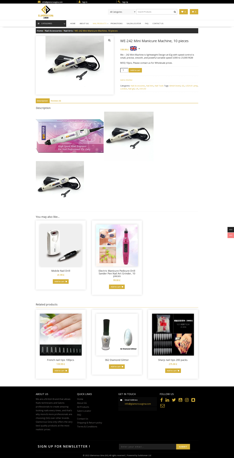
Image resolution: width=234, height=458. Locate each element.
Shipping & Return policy (89, 422)
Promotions (117, 23)
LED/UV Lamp (191, 85)
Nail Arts (68, 30)
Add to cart (135, 70)
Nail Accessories (53, 30)
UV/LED (142, 88)
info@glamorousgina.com (138, 403)
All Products (83, 406)
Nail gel (131, 88)
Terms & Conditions (87, 426)
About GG (84, 23)
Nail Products (100, 23)
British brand (175, 85)
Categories (46, 23)
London (123, 88)
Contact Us (157, 23)
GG (183, 85)
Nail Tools (159, 85)
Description (42, 100)
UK (137, 88)
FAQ (146, 23)
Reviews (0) (56, 100)
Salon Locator (134, 23)
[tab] (42, 100)
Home (73, 23)
